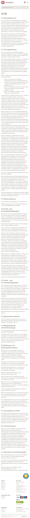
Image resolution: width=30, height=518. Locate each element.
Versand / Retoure (20, 482)
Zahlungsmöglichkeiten (21, 489)
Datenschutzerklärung (21, 486)
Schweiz (3, 489)
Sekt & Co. (3, 485)
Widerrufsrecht (19, 485)
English (23, 516)
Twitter (2, 498)
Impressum (18, 490)
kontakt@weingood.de (11, 516)
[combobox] (15, 7)
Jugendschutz (19, 487)
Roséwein (3, 486)
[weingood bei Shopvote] (26, 476)
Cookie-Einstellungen (21, 492)
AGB (17, 483)
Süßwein (3, 487)
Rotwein (3, 482)
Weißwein (3, 483)
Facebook (3, 496)
